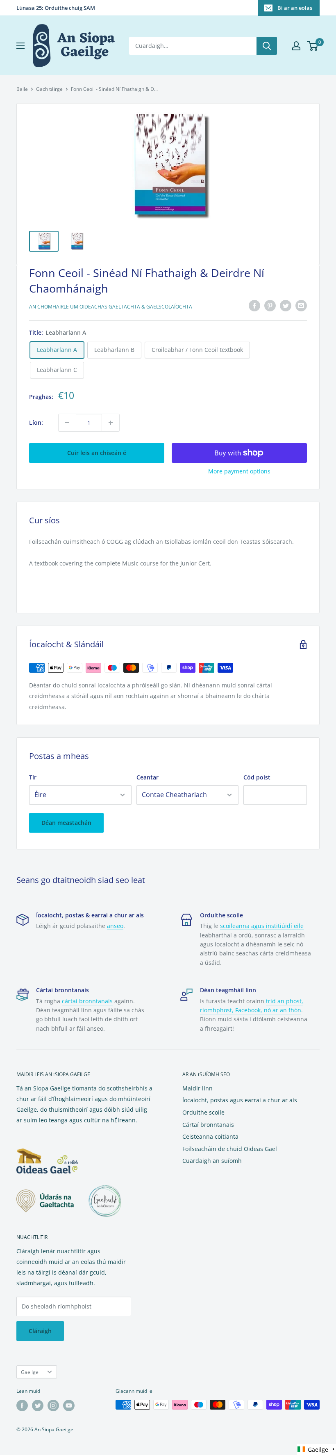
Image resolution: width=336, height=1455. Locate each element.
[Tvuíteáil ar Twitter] (285, 305)
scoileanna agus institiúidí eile (262, 926)
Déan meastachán (66, 823)
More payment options (239, 471)
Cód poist (256, 777)
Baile (22, 89)
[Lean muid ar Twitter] (37, 1405)
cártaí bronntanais (87, 1001)
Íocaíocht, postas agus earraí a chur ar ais (239, 1100)
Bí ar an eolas (294, 7)
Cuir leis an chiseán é (96, 453)
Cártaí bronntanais (208, 1124)
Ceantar (147, 777)
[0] (313, 46)
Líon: (36, 422)
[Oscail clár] (20, 46)
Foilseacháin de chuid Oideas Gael (229, 1149)
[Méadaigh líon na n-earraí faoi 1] (110, 422)
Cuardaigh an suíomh (212, 1160)
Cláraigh (40, 1331)
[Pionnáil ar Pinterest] (270, 305)
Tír (32, 777)
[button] (316, 1449)
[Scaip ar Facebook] (254, 305)
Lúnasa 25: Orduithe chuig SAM (55, 7)
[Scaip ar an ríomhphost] (301, 305)
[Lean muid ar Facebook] (22, 1405)
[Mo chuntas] (296, 45)
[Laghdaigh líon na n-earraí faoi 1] (67, 422)
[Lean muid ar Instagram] (53, 1405)
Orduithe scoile (203, 1112)
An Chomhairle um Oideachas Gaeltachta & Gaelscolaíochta (110, 306)
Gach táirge (49, 89)
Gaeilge (30, 1372)
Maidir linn (197, 1088)
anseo (115, 926)
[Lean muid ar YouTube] (69, 1405)
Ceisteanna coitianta (210, 1136)
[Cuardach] (267, 46)
